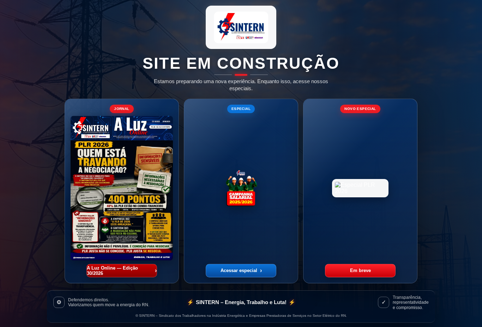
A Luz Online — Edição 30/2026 (122, 270)
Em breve (360, 270)
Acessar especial (241, 270)
